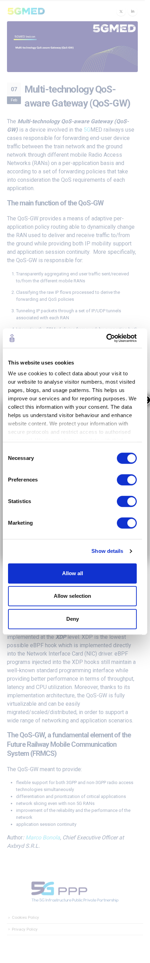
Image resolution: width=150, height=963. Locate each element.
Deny (72, 619)
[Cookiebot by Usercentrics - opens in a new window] (106, 338)
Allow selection (72, 596)
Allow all (72, 573)
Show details (107, 551)
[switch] (127, 479)
